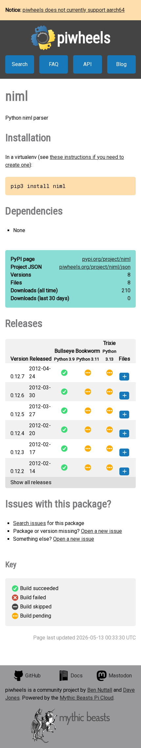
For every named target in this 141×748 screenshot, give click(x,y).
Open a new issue (101, 531)
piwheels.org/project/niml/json (95, 267)
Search (20, 64)
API (87, 64)
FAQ (53, 64)
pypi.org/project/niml (106, 259)
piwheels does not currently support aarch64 (74, 10)
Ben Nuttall (99, 690)
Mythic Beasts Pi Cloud (86, 698)
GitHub (33, 675)
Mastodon (120, 675)
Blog (121, 64)
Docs (76, 675)
